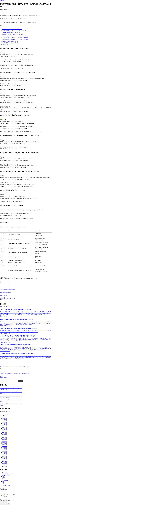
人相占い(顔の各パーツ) (5, 295)
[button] (14, 11)
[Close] (8, 504)
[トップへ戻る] (0, 499)
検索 (1, 378)
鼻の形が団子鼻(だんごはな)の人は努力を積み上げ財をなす (15, 37)
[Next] (5, 503)
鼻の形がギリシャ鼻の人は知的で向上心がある (12, 34)
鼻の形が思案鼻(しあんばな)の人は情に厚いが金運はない (14, 30)
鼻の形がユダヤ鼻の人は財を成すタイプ (11, 32)
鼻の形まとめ (5, 44)
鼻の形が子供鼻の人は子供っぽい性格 (10, 41)
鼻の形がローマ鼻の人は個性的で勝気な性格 (12, 29)
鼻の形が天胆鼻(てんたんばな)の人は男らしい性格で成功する (15, 35)
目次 (1, 25)
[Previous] (2, 503)
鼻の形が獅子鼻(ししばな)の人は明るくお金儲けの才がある (15, 39)
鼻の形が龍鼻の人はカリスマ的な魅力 (10, 42)
